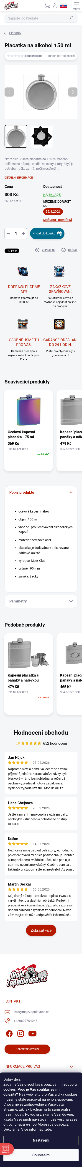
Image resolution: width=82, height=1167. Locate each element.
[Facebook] (9, 1033)
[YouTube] (32, 1033)
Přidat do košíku (44, 233)
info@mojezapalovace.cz (31, 1012)
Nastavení (41, 1140)
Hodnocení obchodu (41, 732)
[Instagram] (20, 1033)
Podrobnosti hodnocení (60, 55)
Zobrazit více (41, 930)
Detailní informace (19, 177)
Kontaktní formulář (27, 1049)
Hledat (71, 18)
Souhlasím (41, 1155)
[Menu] (76, 5)
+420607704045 (25, 1021)
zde (48, 1129)
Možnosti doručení (57, 220)
